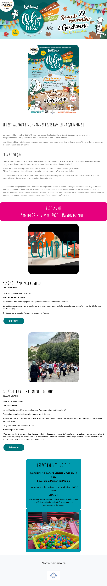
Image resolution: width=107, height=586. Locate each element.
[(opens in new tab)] (53, 575)
